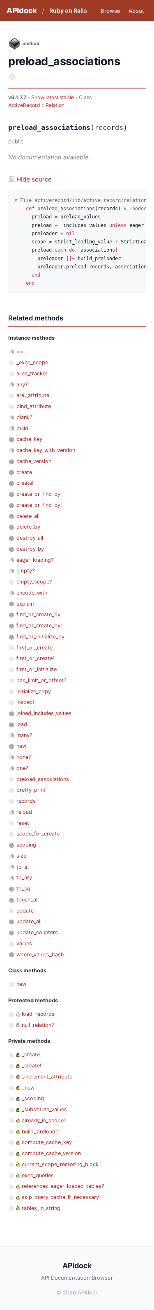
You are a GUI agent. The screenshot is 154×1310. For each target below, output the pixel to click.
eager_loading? (34, 560)
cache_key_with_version (45, 450)
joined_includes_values (43, 713)
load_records (38, 1014)
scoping (26, 845)
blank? (24, 417)
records (26, 801)
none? (23, 757)
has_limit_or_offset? (41, 680)
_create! (31, 1066)
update (25, 911)
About (136, 10)
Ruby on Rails (68, 10)
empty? (25, 571)
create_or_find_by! (39, 505)
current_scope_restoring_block (60, 1164)
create (24, 472)
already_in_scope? (44, 1120)
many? (24, 735)
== (19, 351)
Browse (110, 10)
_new (28, 1088)
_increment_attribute (47, 1077)
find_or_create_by (38, 614)
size (21, 856)
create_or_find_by (38, 494)
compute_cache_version (51, 1153)
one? (22, 768)
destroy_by (30, 549)
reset (22, 823)
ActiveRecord (24, 105)
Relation (55, 105)
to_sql (24, 888)
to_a (21, 867)
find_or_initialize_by (40, 636)
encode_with (32, 593)
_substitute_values (44, 1109)
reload (24, 812)
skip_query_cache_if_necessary (60, 1197)
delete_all (27, 516)
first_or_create (34, 648)
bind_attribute (33, 406)
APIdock (22, 10)
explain (25, 604)
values (24, 943)
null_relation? (38, 1025)
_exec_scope (32, 362)
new (21, 746)
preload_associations (42, 779)
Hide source (34, 179)
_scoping (33, 1098)
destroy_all (29, 538)
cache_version (33, 461)
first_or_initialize (36, 669)
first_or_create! (35, 658)
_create (31, 1054)
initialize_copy (33, 691)
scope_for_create (38, 834)
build (22, 428)
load (21, 724)
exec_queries (38, 1175)
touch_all (27, 900)
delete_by (28, 527)
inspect (25, 702)
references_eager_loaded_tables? (63, 1186)
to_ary (24, 877)
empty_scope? (34, 582)
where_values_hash (40, 954)
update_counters (37, 932)
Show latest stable (53, 97)
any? (22, 384)
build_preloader (41, 1131)
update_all (28, 921)
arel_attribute (32, 395)
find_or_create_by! (39, 625)
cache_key (29, 439)
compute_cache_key (47, 1142)
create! (25, 483)
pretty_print (31, 790)
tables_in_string (41, 1208)
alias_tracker (32, 373)
